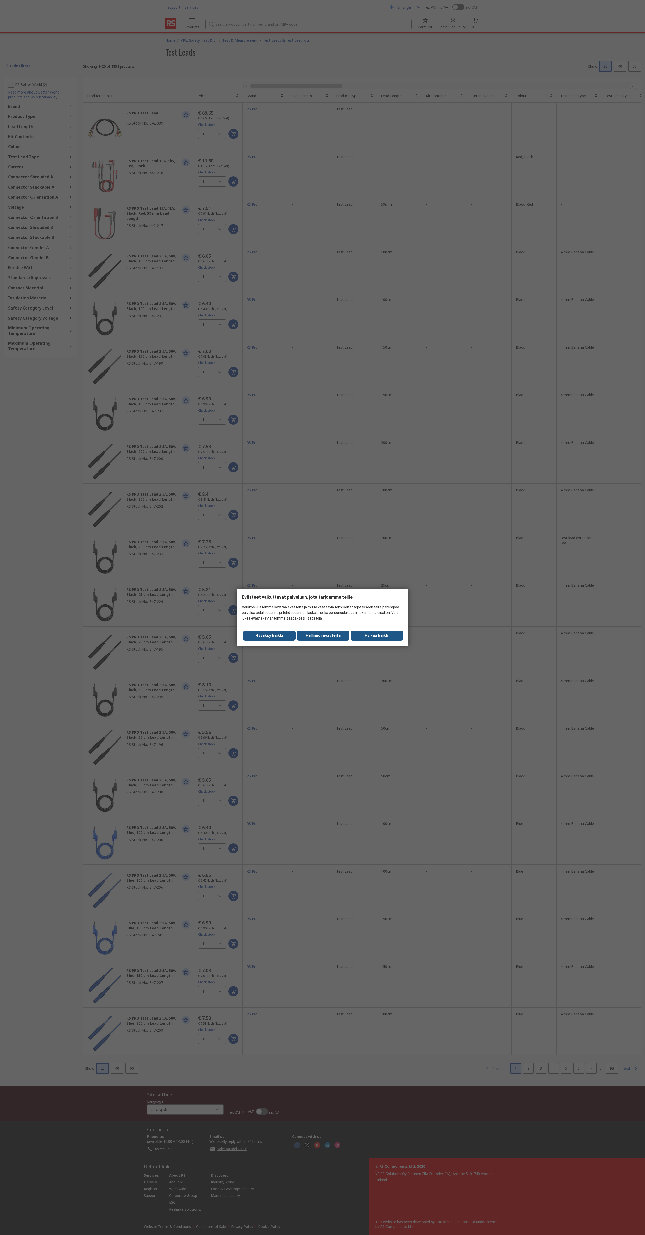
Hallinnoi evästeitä (323, 635)
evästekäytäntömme (268, 618)
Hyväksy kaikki (269, 635)
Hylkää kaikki (377, 635)
